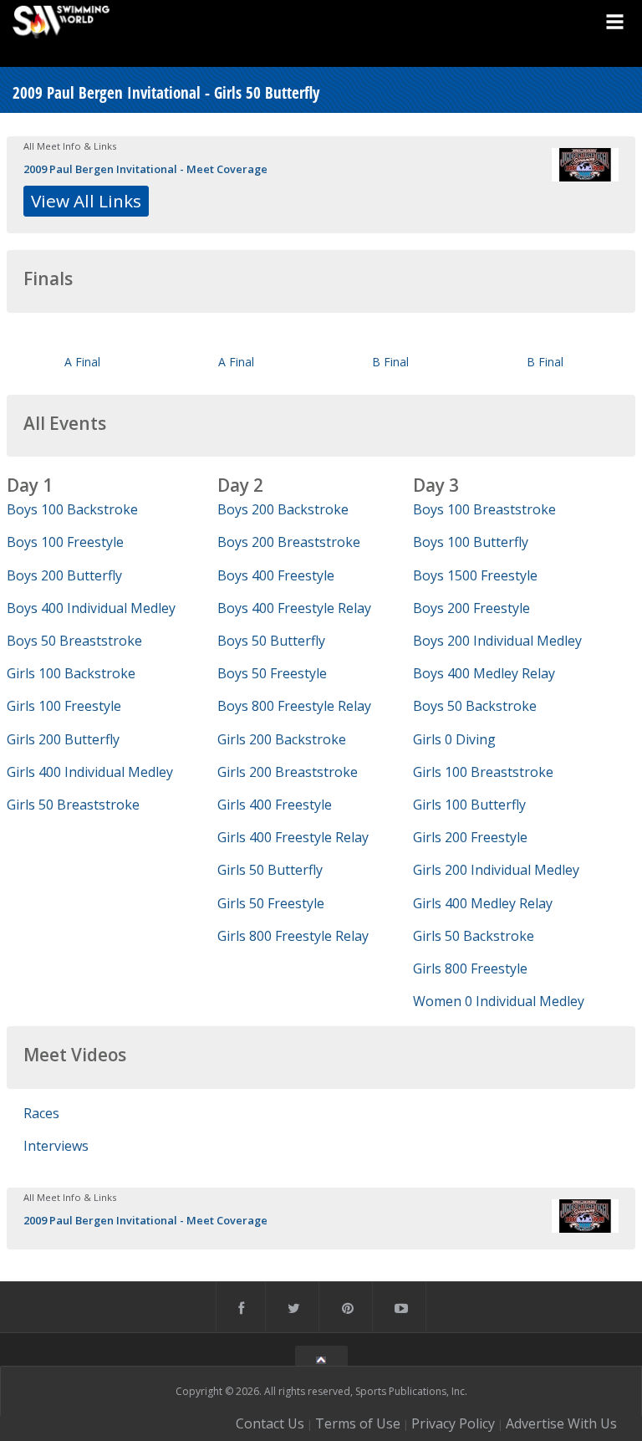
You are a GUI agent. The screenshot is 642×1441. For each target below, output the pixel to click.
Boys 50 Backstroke (475, 706)
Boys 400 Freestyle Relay (294, 608)
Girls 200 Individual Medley (496, 870)
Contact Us (270, 1423)
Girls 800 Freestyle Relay (293, 936)
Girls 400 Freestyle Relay (293, 837)
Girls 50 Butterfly (270, 870)
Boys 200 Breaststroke (288, 542)
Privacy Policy (453, 1423)
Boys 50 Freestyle (272, 673)
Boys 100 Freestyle (65, 542)
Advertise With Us (561, 1423)
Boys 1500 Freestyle (475, 575)
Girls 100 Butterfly (469, 804)
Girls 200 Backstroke (281, 739)
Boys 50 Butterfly (271, 640)
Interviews (56, 1146)
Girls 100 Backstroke (71, 673)
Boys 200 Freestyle (471, 608)
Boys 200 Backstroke (283, 509)
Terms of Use (357, 1423)
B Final (390, 362)
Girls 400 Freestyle (274, 804)
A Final (82, 362)
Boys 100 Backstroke (72, 509)
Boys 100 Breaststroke (484, 509)
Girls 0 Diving (454, 739)
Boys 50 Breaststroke (74, 640)
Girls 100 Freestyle (64, 706)
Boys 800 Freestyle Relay (294, 706)
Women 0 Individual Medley (498, 1001)
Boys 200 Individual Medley (497, 640)
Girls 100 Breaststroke (483, 772)
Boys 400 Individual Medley (91, 608)
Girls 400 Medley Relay (483, 903)
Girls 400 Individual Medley (90, 772)
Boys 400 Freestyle (275, 575)
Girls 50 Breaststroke (73, 804)
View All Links (86, 200)
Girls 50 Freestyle (270, 903)
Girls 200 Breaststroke (287, 772)
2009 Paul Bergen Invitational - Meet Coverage (145, 168)
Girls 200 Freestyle (470, 837)
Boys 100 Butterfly (470, 542)
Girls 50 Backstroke (473, 936)
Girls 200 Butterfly (63, 739)
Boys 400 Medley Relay (484, 673)
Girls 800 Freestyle (470, 968)
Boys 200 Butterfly (64, 575)
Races (41, 1113)
